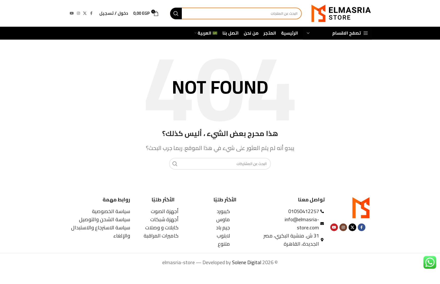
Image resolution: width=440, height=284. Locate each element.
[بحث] (176, 13)
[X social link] (84, 13)
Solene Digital (246, 262)
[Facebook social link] (91, 13)
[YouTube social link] (71, 13)
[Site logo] (340, 13)
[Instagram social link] (78, 13)
